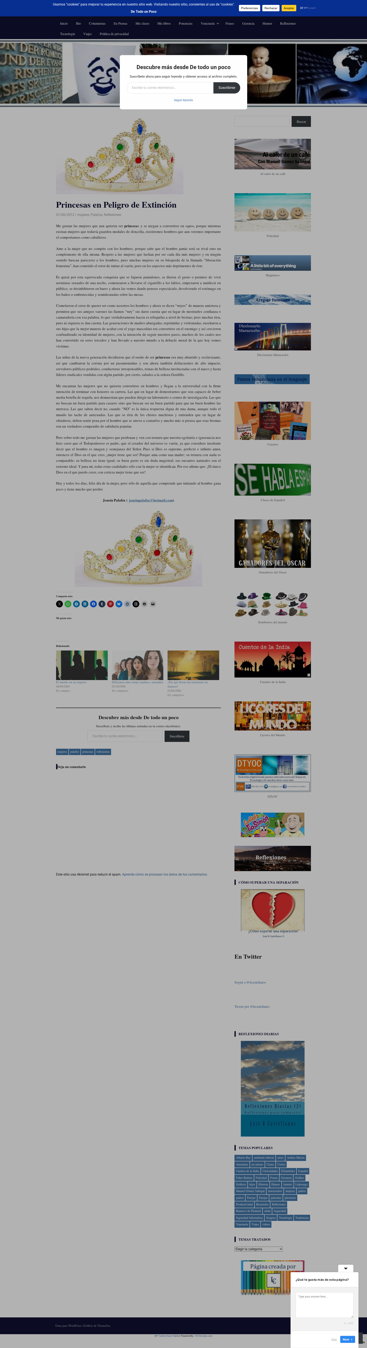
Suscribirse (227, 88)
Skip (334, 1339)
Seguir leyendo (183, 100)
